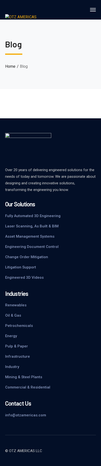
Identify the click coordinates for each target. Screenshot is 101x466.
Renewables (15, 305)
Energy (11, 336)
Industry (12, 367)
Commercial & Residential (27, 387)
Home (10, 66)
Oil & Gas (13, 315)
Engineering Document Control (32, 246)
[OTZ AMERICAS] (21, 17)
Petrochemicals (19, 325)
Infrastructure (17, 356)
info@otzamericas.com (25, 415)
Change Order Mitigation (26, 257)
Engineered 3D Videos (24, 277)
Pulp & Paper (16, 346)
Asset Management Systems (29, 236)
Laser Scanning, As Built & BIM (32, 226)
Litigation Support (20, 267)
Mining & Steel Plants (23, 377)
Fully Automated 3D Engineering (33, 216)
